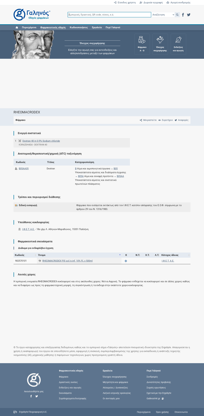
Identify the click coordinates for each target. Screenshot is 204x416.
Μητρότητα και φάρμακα (115, 382)
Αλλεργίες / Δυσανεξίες (115, 387)
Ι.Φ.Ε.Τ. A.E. (28, 229)
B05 (116, 168)
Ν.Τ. (138, 255)
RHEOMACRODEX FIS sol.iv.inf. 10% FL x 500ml (67, 260)
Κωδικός (19, 255)
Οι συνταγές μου (111, 398)
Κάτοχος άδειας (169, 255)
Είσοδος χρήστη (126, 2)
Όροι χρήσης (162, 412)
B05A (81, 176)
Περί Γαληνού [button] (113, 27)
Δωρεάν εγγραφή (152, 2)
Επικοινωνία (181, 412)
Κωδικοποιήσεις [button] (79, 27)
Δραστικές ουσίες (68, 382)
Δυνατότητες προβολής (159, 382)
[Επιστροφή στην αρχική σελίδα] (34, 383)
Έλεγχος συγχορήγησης (92, 39)
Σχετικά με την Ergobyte (159, 393)
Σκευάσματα (65, 393)
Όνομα (41, 255)
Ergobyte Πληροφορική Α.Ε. (33, 412)
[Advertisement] (102, 83)
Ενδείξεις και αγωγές (70, 387)
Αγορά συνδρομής (179, 2)
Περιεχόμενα (29, 27)
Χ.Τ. (147, 255)
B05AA (120, 176)
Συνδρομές (152, 376)
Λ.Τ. (157, 255)
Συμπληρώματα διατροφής (72, 398)
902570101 (21, 260)
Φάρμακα (63, 376)
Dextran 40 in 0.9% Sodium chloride (41, 141)
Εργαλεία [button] (97, 27)
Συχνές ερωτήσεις (156, 387)
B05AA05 (24, 168)
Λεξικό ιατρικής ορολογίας (117, 393)
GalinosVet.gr (153, 398)
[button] (177, 14)
